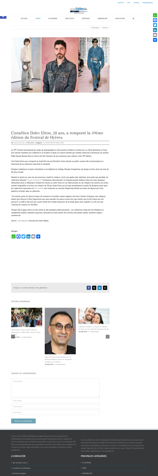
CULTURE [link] (46, 143)
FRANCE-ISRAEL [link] (55, 143)
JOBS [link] (84, 468)
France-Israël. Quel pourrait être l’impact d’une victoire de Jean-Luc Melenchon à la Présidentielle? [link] (93, 344)
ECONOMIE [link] (86, 462)
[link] (120, 2)
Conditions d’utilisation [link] (21, 468)
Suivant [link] (105, 27)
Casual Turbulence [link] (34, 180)
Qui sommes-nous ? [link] (20, 462)
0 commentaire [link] (27, 364)
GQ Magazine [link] (23, 220)
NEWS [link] (62, 143)
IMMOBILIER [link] (87, 473)
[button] (13, 337)
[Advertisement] (60, 113)
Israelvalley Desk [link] (19, 143)
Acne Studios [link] (38, 188)
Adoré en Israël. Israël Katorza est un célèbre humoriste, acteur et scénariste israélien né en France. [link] (24, 359)
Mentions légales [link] (19, 473)
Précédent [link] (95, 27)
